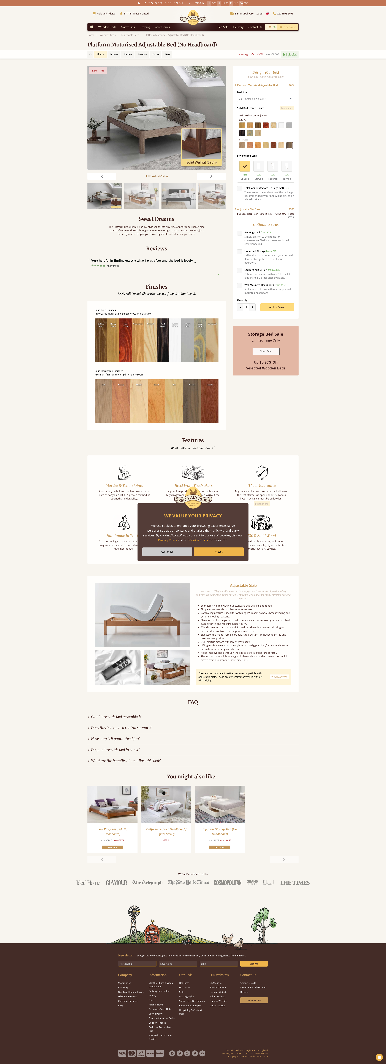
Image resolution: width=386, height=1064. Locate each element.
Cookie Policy (198, 540)
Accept (219, 551)
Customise (167, 551)
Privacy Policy (167, 540)
